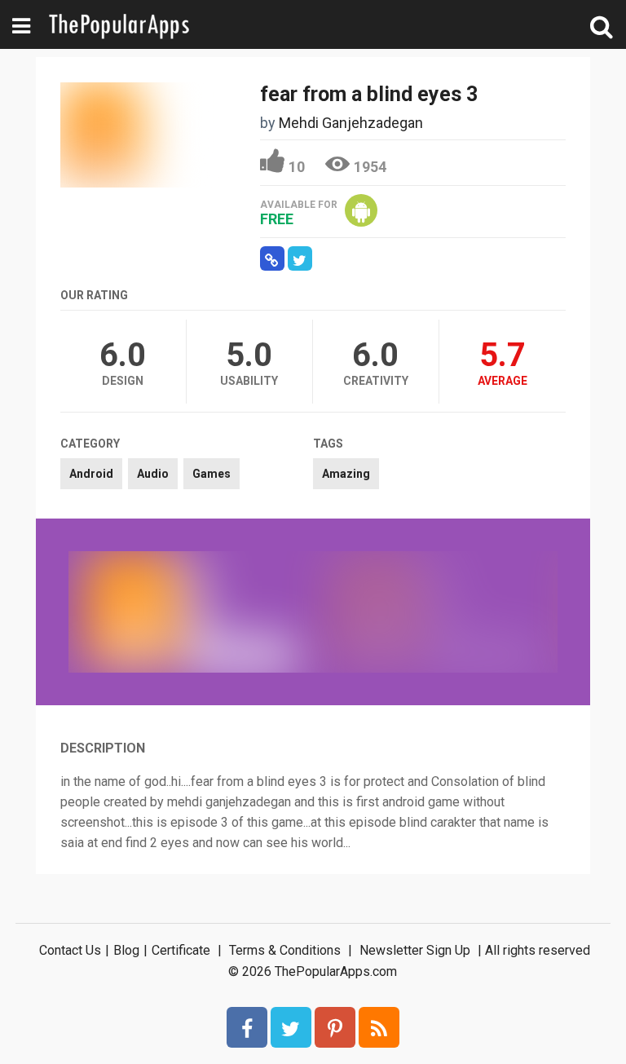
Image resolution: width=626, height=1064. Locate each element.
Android (91, 473)
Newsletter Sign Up (414, 950)
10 (297, 166)
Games (211, 473)
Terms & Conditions (285, 950)
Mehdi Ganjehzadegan (351, 122)
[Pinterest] (335, 1027)
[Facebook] (247, 1027)
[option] (190, 611)
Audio (153, 473)
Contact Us (70, 950)
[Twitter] (291, 1027)
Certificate (181, 950)
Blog (126, 950)
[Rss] (379, 1027)
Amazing (346, 473)
